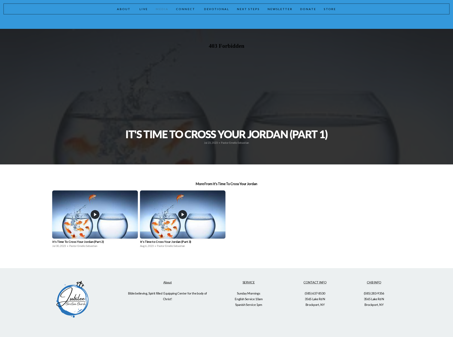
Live (143, 9)
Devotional (216, 9)
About (124, 9)
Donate (308, 9)
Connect (186, 9)
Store (330, 9)
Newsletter (280, 9)
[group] (95, 220)
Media (162, 9)
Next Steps (248, 9)
